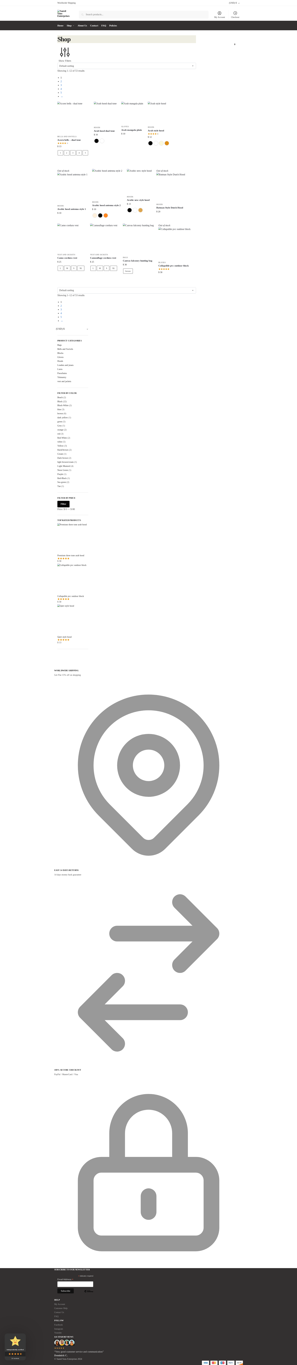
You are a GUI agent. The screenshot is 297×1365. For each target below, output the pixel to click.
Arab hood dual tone (104, 131)
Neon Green (62, 470)
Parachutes (62, 373)
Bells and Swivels (67, 136)
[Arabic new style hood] (139, 181)
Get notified (72, 219)
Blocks (162, 262)
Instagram (58, 1329)
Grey (59, 426)
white (59, 442)
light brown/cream (65, 462)
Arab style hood (156, 130)
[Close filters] (58, 659)
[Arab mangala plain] (132, 113)
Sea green (61, 482)
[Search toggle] (70, 14)
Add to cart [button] (132, 140)
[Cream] (161, 143)
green (59, 421)
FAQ (56, 1316)
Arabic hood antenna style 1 (71, 209)
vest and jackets (66, 255)
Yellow (60, 446)
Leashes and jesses (65, 365)
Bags (125, 257)
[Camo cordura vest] (71, 238)
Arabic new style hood (138, 200)
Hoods (97, 127)
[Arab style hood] (159, 113)
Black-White (62, 405)
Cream (60, 454)
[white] (102, 141)
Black (59, 401)
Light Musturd (63, 466)
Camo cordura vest (67, 258)
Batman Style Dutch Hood (169, 207)
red (58, 434)
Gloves (125, 126)
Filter (63, 504)
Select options (73, 161)
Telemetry (61, 377)
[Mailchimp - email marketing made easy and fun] (88, 1293)
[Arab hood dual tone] (105, 113)
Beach (60, 397)
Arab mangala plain (131, 130)
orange (60, 430)
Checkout (235, 17)
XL (81, 268)
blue (59, 409)
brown (128, 271)
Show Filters (65, 60)
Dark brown (62, 458)
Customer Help (61, 1308)
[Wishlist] (84, 106)
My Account (219, 17)
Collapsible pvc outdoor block (173, 265)
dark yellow (62, 417)
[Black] (96, 141)
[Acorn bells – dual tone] (73, 118)
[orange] (105, 215)
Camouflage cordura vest (103, 258)
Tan (59, 486)
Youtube (58, 1333)
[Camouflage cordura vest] (104, 238)
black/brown (62, 450)
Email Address (65, 1279)
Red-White (62, 438)
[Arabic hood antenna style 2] (107, 184)
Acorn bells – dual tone (69, 140)
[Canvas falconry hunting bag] (138, 239)
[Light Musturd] (166, 143)
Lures (59, 369)
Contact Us (59, 1312)
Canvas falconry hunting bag (137, 260)
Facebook (58, 1325)
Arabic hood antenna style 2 (106, 205)
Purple (60, 474)
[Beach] (94, 215)
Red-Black (62, 478)
